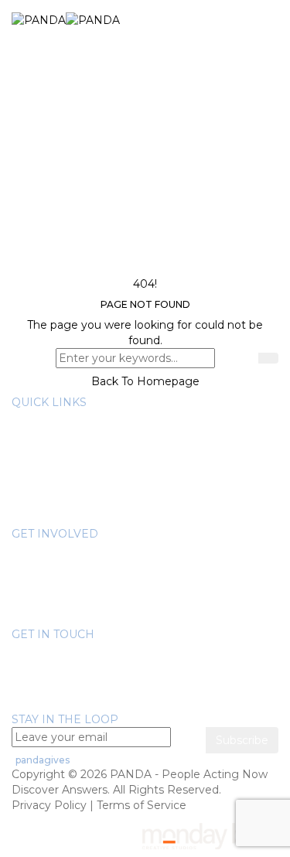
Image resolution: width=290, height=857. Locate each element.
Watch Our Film (85, 480)
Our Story (68, 418)
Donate (63, 549)
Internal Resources (94, 495)
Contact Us (42, 704)
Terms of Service (141, 805)
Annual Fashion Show (100, 565)
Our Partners (77, 449)
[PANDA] (66, 19)
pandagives (42, 760)
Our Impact (74, 464)
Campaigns (73, 611)
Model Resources (90, 510)
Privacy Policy (49, 805)
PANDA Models (85, 580)
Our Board (70, 433)
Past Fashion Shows (97, 596)
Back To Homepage (145, 381)
